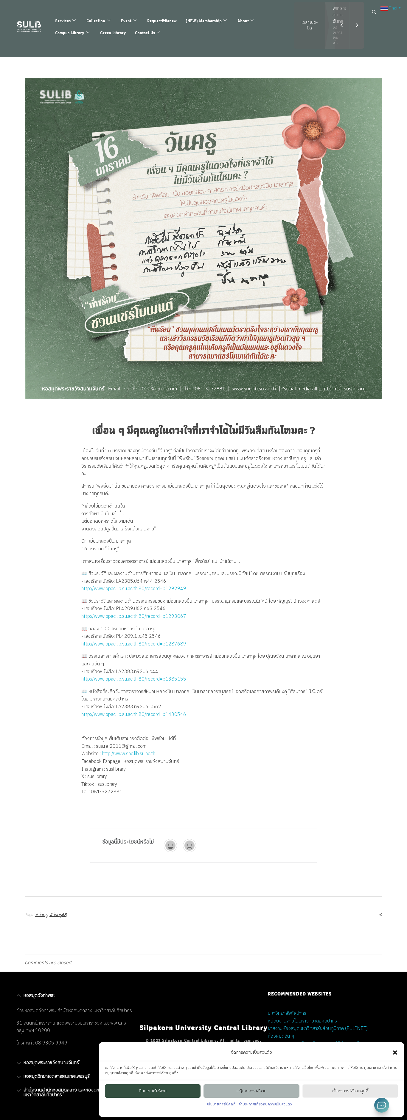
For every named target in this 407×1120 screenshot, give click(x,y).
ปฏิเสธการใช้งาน (251, 1091)
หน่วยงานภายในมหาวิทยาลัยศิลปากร (302, 1021)
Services (63, 20)
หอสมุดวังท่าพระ (39, 996)
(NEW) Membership (204, 20)
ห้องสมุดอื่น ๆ (281, 1036)
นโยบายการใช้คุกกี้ (221, 1104)
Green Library (113, 32)
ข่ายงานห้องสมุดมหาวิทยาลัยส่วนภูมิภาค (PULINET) (318, 1029)
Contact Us (145, 32)
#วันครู (41, 914)
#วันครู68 (57, 914)
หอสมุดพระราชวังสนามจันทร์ (51, 1063)
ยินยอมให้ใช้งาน (153, 1091)
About (243, 20)
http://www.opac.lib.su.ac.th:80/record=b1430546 (133, 715)
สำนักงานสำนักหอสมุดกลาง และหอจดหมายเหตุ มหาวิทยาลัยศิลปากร (69, 1092)
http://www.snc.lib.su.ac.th (128, 754)
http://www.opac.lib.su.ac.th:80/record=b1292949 (133, 589)
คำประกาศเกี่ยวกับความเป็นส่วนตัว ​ (265, 1104)
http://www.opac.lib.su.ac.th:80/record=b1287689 (133, 644)
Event (126, 20)
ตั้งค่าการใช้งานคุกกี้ (350, 1091)
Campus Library (69, 32)
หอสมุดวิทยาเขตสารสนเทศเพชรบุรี (57, 1076)
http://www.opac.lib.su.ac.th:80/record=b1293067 (133, 616)
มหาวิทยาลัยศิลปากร (287, 1013)
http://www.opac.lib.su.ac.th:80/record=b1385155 (133, 679)
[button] (395, 1052)
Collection (95, 20)
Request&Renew (162, 20)
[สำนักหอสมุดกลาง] (32, 26)
